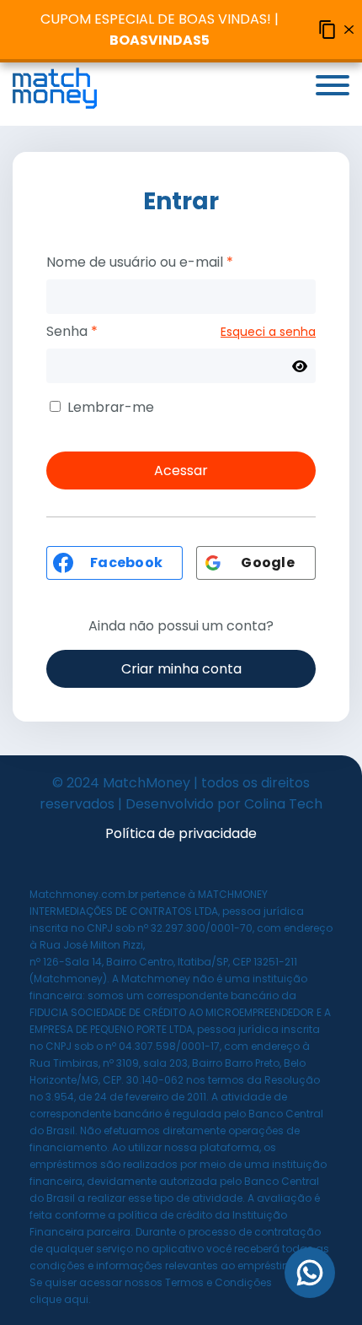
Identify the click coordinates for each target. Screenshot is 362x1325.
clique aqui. (60, 1299)
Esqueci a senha (268, 331)
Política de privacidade (181, 833)
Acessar (181, 470)
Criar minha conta (181, 669)
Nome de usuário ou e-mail (139, 262)
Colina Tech (283, 804)
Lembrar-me (110, 407)
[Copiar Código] (327, 29)
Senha (72, 331)
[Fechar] (349, 29)
